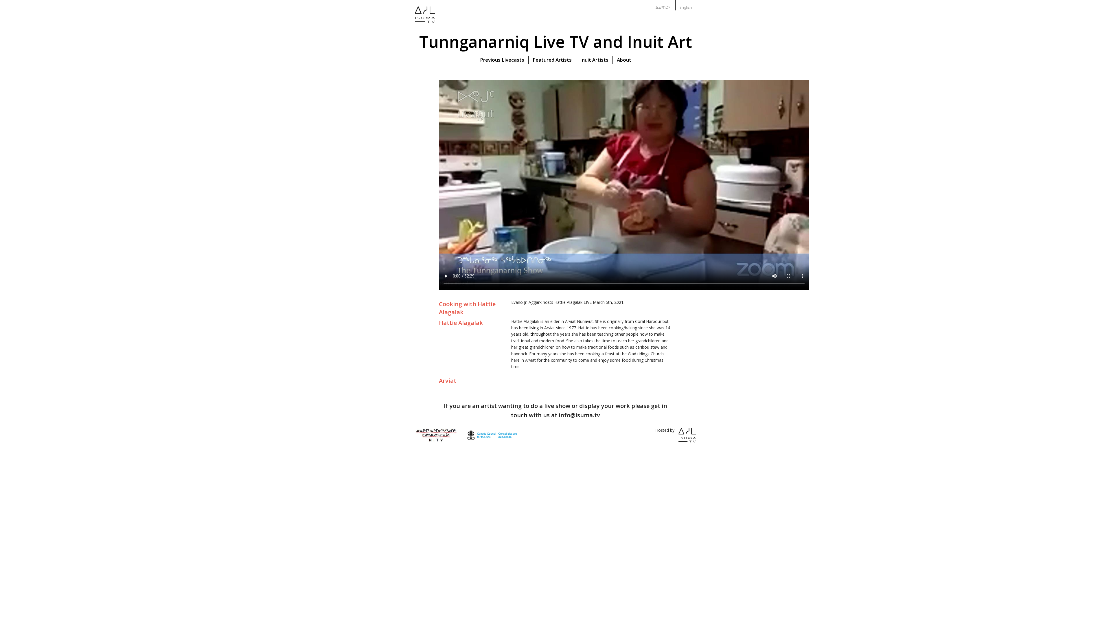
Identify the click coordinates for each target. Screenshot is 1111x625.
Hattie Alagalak (461, 323)
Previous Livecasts (502, 59)
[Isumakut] (425, 18)
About (624, 59)
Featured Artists (552, 59)
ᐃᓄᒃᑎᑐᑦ (663, 7)
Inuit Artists (594, 59)
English (686, 7)
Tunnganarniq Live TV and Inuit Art (555, 41)
